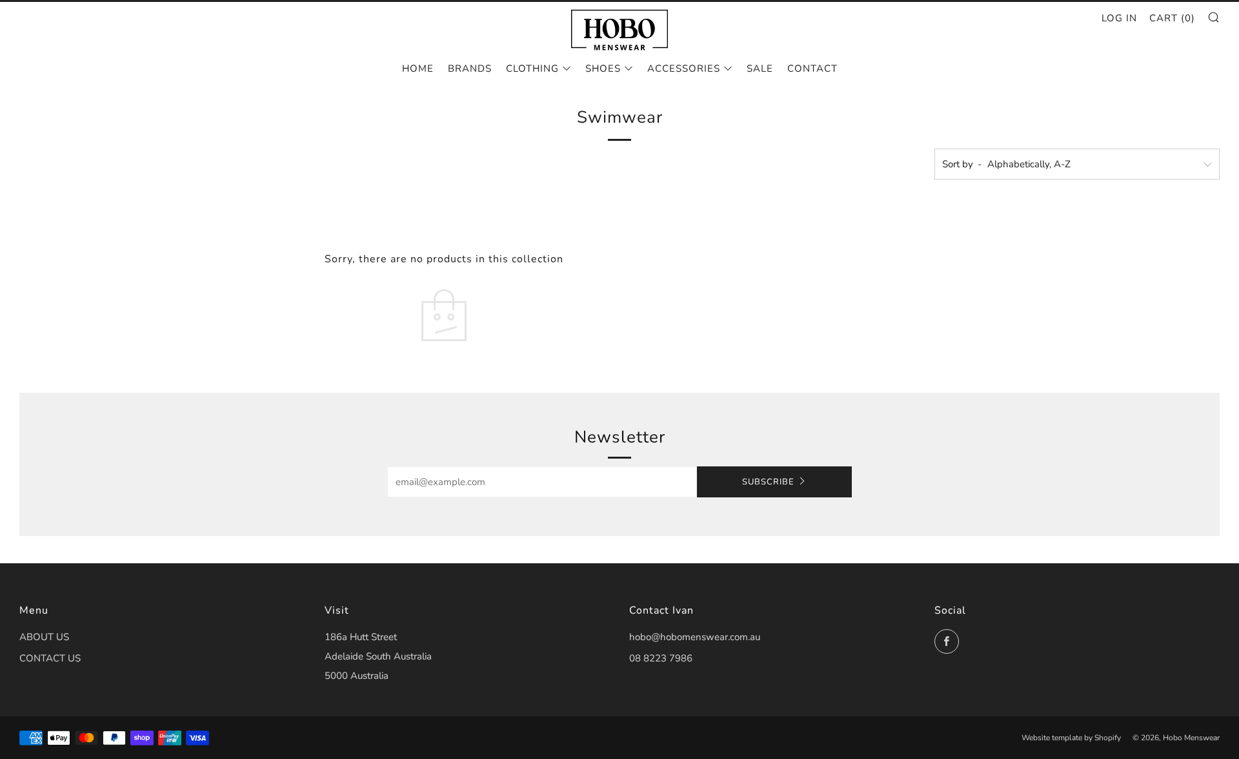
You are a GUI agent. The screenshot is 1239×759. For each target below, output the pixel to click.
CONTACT (812, 68)
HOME (418, 68)
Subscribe (768, 482)
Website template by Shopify (1071, 738)
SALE (760, 68)
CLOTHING (532, 68)
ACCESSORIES (683, 68)
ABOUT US (44, 636)
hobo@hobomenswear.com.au (694, 636)
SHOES (603, 68)
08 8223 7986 (660, 658)
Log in (1119, 18)
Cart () (1172, 18)
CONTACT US (50, 658)
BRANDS (470, 68)
